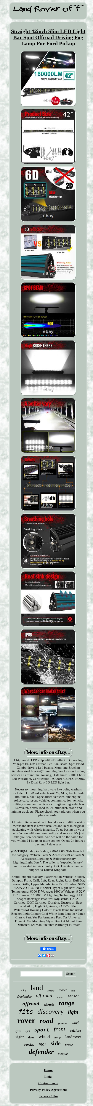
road (46, 1021)
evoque (63, 1054)
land (36, 988)
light (73, 1012)
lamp (57, 1037)
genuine (62, 1023)
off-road (44, 995)
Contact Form (48, 1083)
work (75, 1022)
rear (42, 1044)
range (66, 1002)
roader (63, 990)
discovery (50, 1011)
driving (51, 990)
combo (29, 1045)
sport (41, 1030)
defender (41, 1052)
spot (28, 1031)
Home (48, 1070)
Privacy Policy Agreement (48, 1089)
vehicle (75, 1030)
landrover (73, 1036)
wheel (44, 1036)
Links (48, 1076)
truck (73, 991)
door (31, 1037)
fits (25, 1011)
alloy (23, 990)
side (56, 1043)
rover (26, 1020)
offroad (30, 1003)
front (59, 1029)
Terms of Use (48, 1096)
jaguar (60, 997)
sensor (73, 995)
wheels (49, 1004)
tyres (18, 1031)
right (20, 1037)
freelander (24, 996)
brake (69, 1045)
